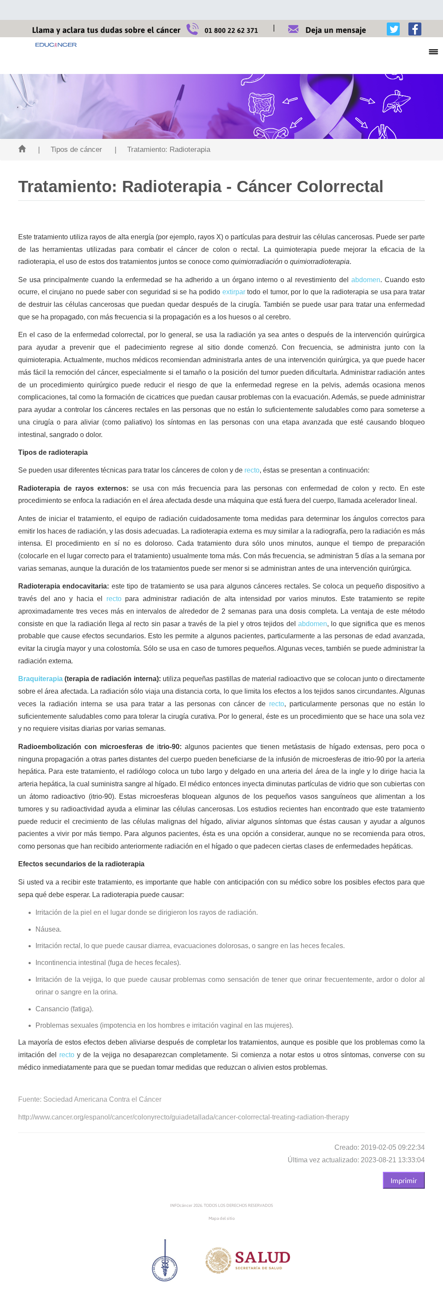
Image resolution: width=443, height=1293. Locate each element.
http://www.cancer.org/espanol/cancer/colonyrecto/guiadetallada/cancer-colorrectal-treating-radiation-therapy (183, 1117)
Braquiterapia (40, 678)
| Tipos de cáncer (70, 149)
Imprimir (404, 1180)
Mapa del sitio (222, 1218)
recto (252, 470)
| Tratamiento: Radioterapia (162, 149)
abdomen (365, 279)
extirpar (233, 292)
